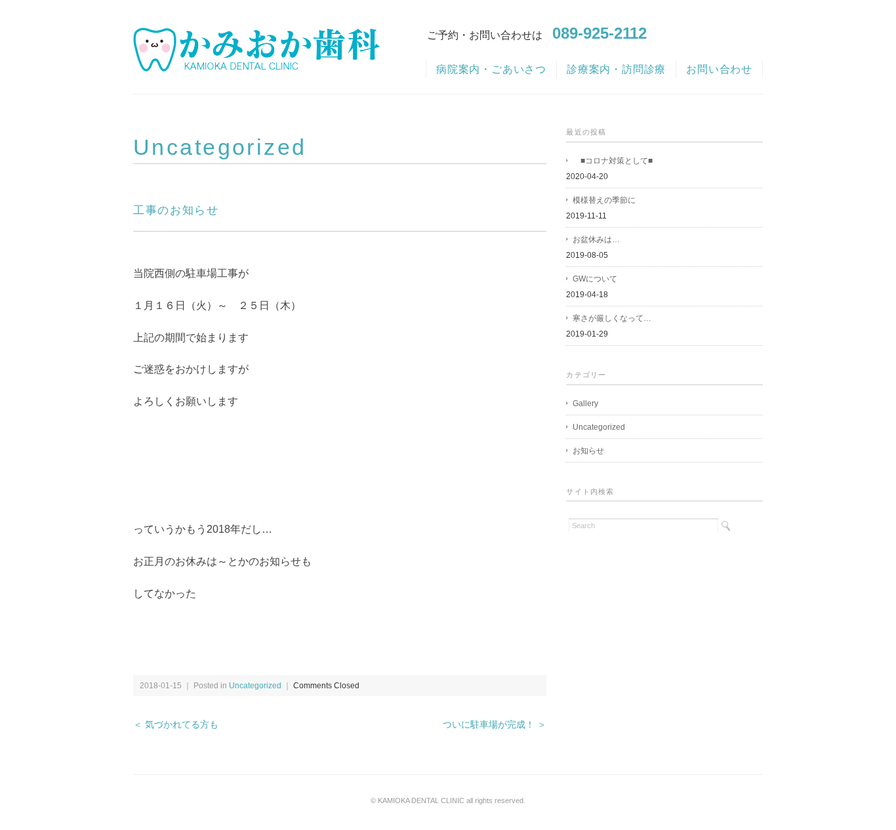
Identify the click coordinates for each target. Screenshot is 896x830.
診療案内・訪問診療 (616, 69)
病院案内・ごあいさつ (491, 69)
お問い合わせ (719, 69)
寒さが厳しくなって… (612, 318)
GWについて (595, 278)
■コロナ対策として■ (613, 160)
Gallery (585, 403)
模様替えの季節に (604, 200)
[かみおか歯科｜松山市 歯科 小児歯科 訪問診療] (256, 39)
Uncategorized (220, 147)
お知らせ (588, 450)
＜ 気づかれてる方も (175, 725)
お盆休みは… (596, 239)
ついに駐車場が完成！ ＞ (494, 725)
